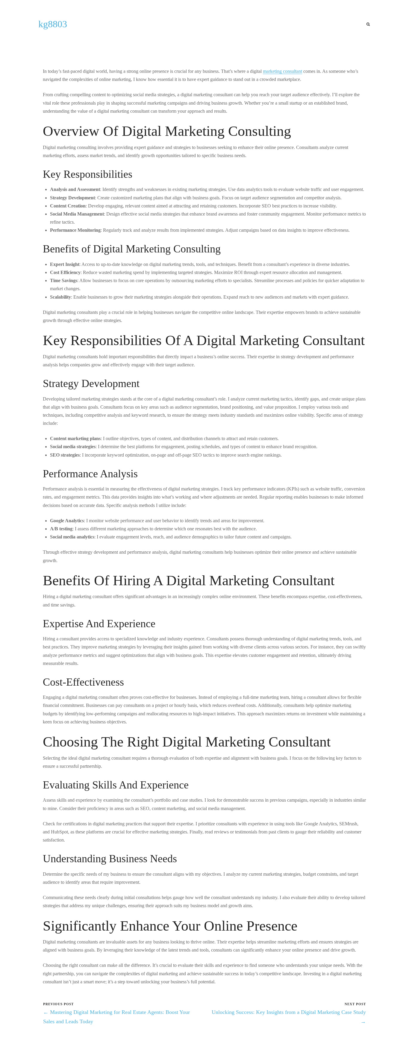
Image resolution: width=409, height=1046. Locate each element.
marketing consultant (282, 71)
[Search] (368, 24)
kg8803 (52, 24)
